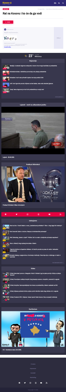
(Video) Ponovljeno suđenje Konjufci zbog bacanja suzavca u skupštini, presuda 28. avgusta (33, 281)
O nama (33, 364)
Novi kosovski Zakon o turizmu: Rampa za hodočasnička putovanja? (33, 233)
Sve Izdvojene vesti (57, 262)
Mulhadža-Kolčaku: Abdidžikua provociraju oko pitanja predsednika (33, 73)
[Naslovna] (7, 3)
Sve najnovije (58, 97)
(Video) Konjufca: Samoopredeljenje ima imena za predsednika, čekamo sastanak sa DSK (33, 286)
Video (33, 268)
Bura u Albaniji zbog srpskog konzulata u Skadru (33, 245)
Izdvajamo (33, 221)
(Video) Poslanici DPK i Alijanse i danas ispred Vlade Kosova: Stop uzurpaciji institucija (33, 298)
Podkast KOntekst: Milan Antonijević (33, 187)
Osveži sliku (7, 47)
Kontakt (33, 373)
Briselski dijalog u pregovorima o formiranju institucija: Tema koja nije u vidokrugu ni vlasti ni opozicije (33, 256)
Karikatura (33, 309)
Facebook (5, 214)
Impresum (33, 368)
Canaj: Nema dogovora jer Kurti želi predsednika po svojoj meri (33, 91)
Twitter (16, 214)
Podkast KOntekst (33, 164)
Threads (38, 214)
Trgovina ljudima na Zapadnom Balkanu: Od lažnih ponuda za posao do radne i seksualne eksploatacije (33, 250)
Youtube (49, 214)
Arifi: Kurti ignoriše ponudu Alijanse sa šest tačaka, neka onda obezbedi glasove (33, 85)
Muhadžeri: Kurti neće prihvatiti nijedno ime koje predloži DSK (33, 79)
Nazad (8, 22)
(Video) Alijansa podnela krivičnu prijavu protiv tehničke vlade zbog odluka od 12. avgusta (33, 292)
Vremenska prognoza (55, 3)
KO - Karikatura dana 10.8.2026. (33, 332)
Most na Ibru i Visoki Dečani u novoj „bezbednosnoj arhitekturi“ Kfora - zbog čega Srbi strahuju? (33, 227)
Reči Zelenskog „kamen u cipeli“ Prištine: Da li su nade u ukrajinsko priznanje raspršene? (33, 239)
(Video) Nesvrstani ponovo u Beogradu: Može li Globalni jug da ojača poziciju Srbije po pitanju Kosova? (33, 275)
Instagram (27, 214)
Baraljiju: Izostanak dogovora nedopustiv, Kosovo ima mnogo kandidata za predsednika (33, 67)
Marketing (33, 377)
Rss (60, 214)
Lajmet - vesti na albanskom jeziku (33, 105)
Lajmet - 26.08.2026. (33, 133)
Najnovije (33, 61)
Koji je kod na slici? (9, 43)
